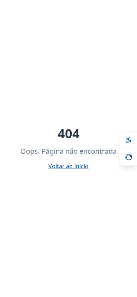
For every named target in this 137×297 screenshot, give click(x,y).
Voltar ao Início (68, 166)
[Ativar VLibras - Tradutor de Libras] (128, 156)
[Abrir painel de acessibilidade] (128, 140)
